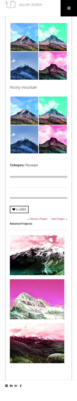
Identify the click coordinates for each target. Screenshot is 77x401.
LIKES (21, 209)
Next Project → (59, 218)
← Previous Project (37, 218)
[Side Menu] (69, 8)
